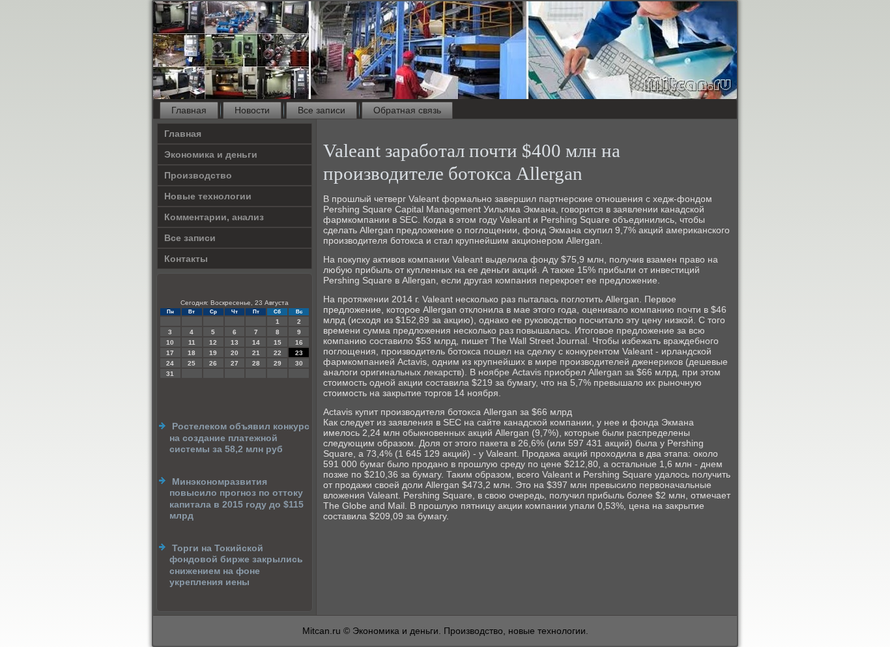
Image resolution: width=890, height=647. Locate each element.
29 (277, 363)
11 (191, 342)
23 (299, 352)
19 (213, 352)
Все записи (321, 110)
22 (277, 352)
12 (213, 342)
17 (170, 352)
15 (277, 342)
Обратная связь (407, 110)
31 (170, 373)
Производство (198, 175)
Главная (189, 110)
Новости (252, 110)
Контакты (186, 258)
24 (170, 363)
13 (234, 342)
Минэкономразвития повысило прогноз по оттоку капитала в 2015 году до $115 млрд (236, 498)
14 (256, 342)
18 (191, 352)
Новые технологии (207, 196)
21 (256, 352)
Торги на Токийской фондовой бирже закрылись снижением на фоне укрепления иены (236, 565)
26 (213, 363)
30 (299, 363)
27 (234, 363)
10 (170, 342)
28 (256, 363)
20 (234, 352)
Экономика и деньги (210, 154)
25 (191, 363)
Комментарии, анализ (214, 217)
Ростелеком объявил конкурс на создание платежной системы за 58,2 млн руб (239, 437)
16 (299, 342)
